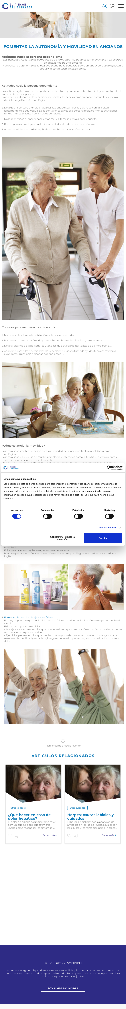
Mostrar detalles (108, 527)
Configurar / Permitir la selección (62, 538)
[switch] (47, 516)
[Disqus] (63, 903)
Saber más (49, 835)
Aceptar (103, 538)
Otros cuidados (18, 808)
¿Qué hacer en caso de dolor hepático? (29, 816)
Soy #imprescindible (63, 988)
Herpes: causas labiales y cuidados (90, 816)
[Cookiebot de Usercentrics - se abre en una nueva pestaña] (109, 468)
